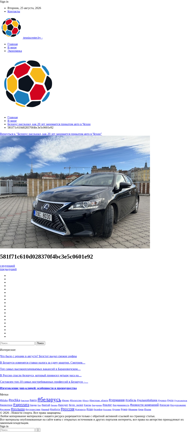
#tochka (14, 400)
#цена (140, 409)
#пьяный (45, 409)
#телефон (98, 409)
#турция (116, 409)
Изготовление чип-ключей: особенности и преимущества (38, 388)
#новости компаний (144, 405)
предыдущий (8, 269)
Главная (13, 44)
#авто (33, 400)
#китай (46, 404)
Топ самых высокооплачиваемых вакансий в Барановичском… (40, 369)
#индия (33, 405)
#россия (67, 409)
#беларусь (49, 399)
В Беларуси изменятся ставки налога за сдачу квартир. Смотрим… (42, 362)
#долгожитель (180, 400)
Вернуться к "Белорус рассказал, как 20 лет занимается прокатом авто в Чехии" (51, 133)
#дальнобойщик (147, 400)
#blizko (4, 400)
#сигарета (80, 409)
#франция (132, 409)
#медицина (97, 405)
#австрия (25, 400)
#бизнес (65, 400)
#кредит (63, 404)
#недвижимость (121, 405)
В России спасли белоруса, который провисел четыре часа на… (41, 375)
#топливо (107, 409)
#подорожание (178, 405)
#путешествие (33, 409)
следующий (7, 265)
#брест (85, 400)
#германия (117, 400)
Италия (147, 409)
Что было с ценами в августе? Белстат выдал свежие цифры (38, 356)
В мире (12, 47)
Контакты (14, 11)
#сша (89, 409)
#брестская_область (98, 400)
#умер (124, 409)
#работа (55, 409)
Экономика (15, 50)
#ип (39, 405)
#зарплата (21, 404)
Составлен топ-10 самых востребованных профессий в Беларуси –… (44, 381)
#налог (107, 405)
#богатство (76, 400)
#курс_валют (76, 404)
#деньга (162, 400)
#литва (87, 405)
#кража (54, 405)
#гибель (130, 400)
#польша (18, 409)
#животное (6, 405)
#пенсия (165, 404)
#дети (170, 400)
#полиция (5, 409)
